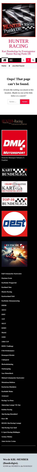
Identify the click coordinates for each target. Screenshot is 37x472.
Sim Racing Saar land (9, 428)
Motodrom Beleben (8, 382)
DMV (4, 314)
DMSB (4, 305)
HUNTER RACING (19, 43)
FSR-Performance (8, 351)
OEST (4, 323)
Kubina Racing (7, 409)
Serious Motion (7, 437)
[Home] (5, 60)
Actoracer (5, 396)
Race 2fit (5, 418)
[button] (23, 60)
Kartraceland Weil (8, 296)
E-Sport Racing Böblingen (11, 432)
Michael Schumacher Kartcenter (13, 378)
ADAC (4, 310)
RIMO (4, 328)
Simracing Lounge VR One (11, 405)
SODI (4, 337)
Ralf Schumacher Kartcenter (12, 274)
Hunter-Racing (7, 292)
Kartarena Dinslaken (9, 387)
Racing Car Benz (8, 400)
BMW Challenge (7, 346)
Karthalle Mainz (7, 391)
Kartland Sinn (7, 287)
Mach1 (4, 332)
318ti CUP (5, 341)
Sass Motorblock (7, 373)
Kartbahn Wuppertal (9, 283)
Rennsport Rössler (8, 355)
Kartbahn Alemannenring (11, 301)
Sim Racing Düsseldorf (9, 414)
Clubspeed (5, 360)
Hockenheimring (7, 364)
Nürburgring (6, 369)
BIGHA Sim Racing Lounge (11, 423)
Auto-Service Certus (9, 441)
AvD (3, 319)
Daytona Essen (7, 278)
